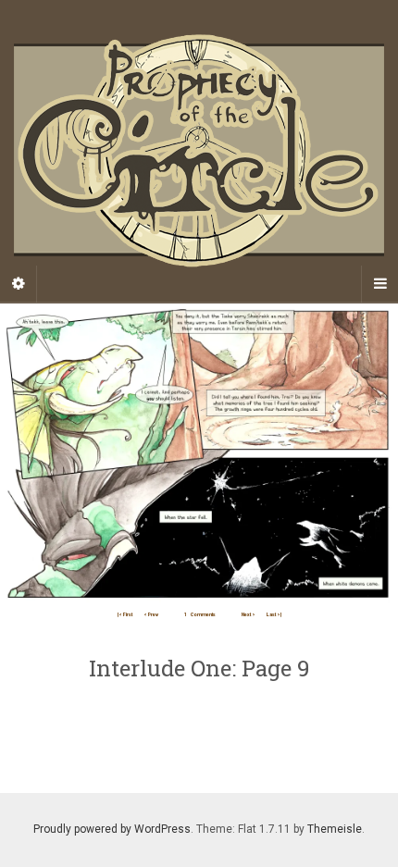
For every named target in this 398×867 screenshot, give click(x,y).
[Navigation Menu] (379, 284)
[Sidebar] (18, 284)
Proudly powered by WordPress (112, 829)
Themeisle (334, 829)
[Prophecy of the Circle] (199, 151)
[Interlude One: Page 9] (199, 453)
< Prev (150, 614)
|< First (125, 614)
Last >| (274, 614)
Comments (200, 614)
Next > (248, 614)
